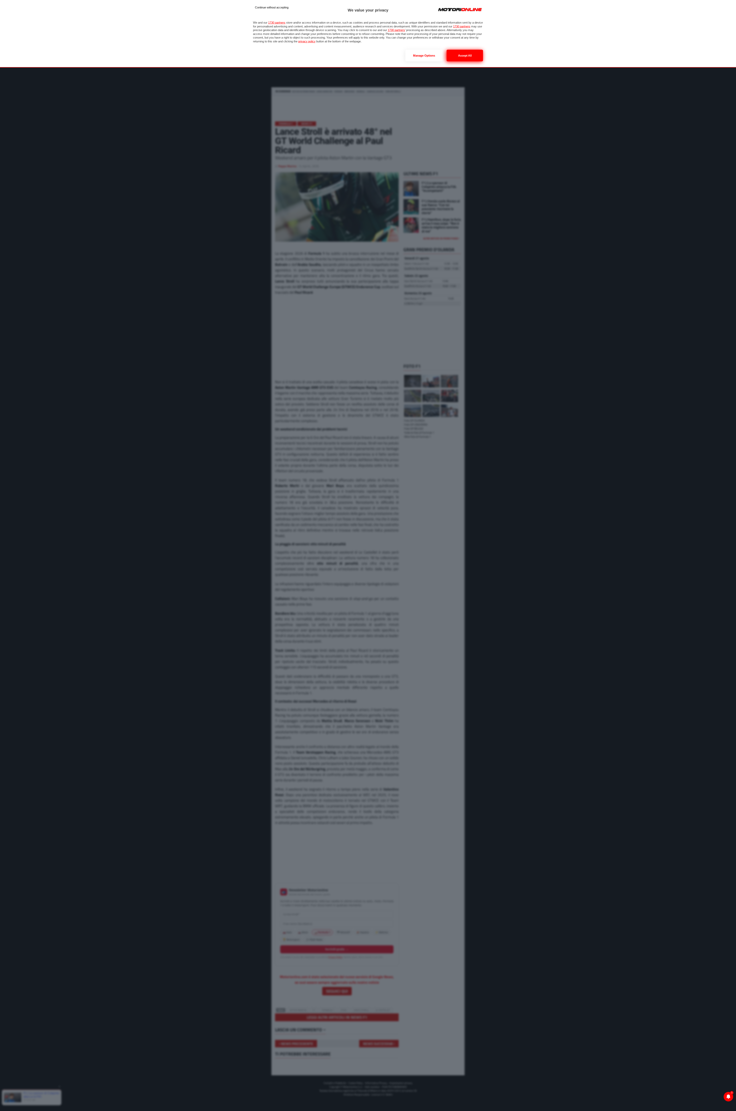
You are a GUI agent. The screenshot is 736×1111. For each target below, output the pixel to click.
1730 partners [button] (276, 22)
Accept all (465, 55)
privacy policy (306, 41)
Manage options (424, 55)
